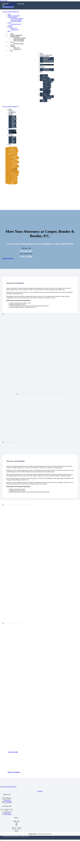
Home (9, 14)
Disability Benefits (12, 17)
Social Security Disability (17, 18)
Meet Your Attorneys (16, 24)
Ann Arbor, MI (14, 29)
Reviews (10, 25)
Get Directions (7, 800)
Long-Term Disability (16, 20)
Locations (10, 27)
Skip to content (3, 0)
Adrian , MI (14, 28)
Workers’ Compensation (14, 15)
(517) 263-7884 (12, 3)
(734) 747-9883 (8, 814)
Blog (9, 31)
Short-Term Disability (16, 21)
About (9, 22)
